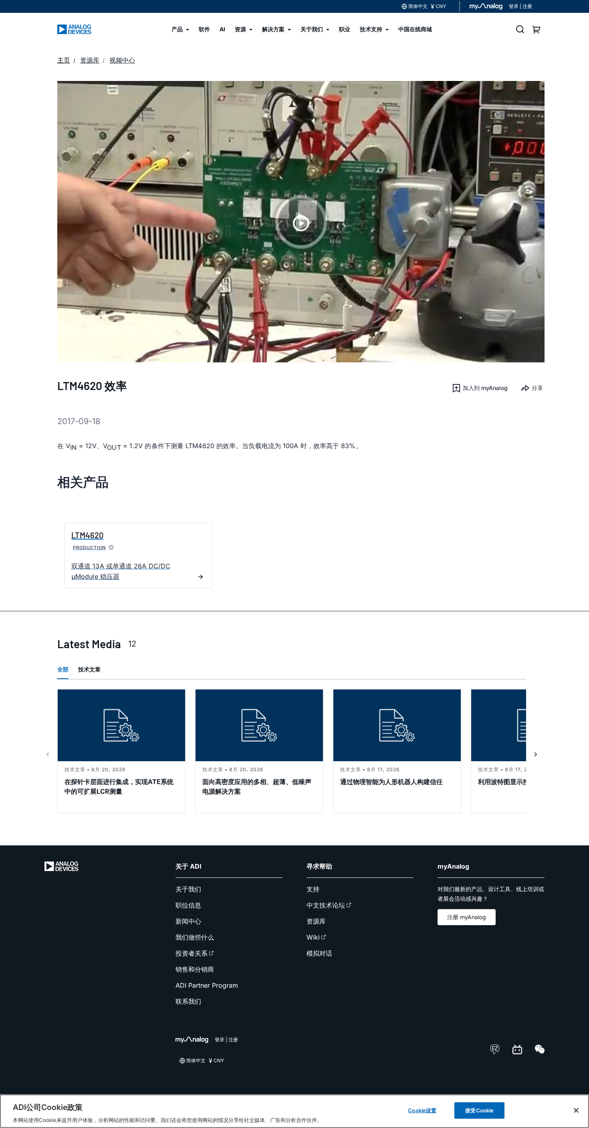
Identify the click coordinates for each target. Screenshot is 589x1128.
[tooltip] (111, 547)
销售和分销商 (194, 969)
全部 (63, 669)
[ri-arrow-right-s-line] (535, 754)
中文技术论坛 (326, 905)
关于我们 (188, 889)
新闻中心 (188, 921)
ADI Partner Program (206, 985)
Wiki (313, 937)
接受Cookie (479, 1110)
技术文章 (89, 669)
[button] (479, 388)
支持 (313, 889)
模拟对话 (319, 953)
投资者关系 (191, 953)
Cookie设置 (422, 1110)
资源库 (316, 921)
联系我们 (188, 1001)
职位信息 (188, 905)
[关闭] (576, 1110)
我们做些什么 (194, 937)
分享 (537, 387)
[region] (294, 1111)
